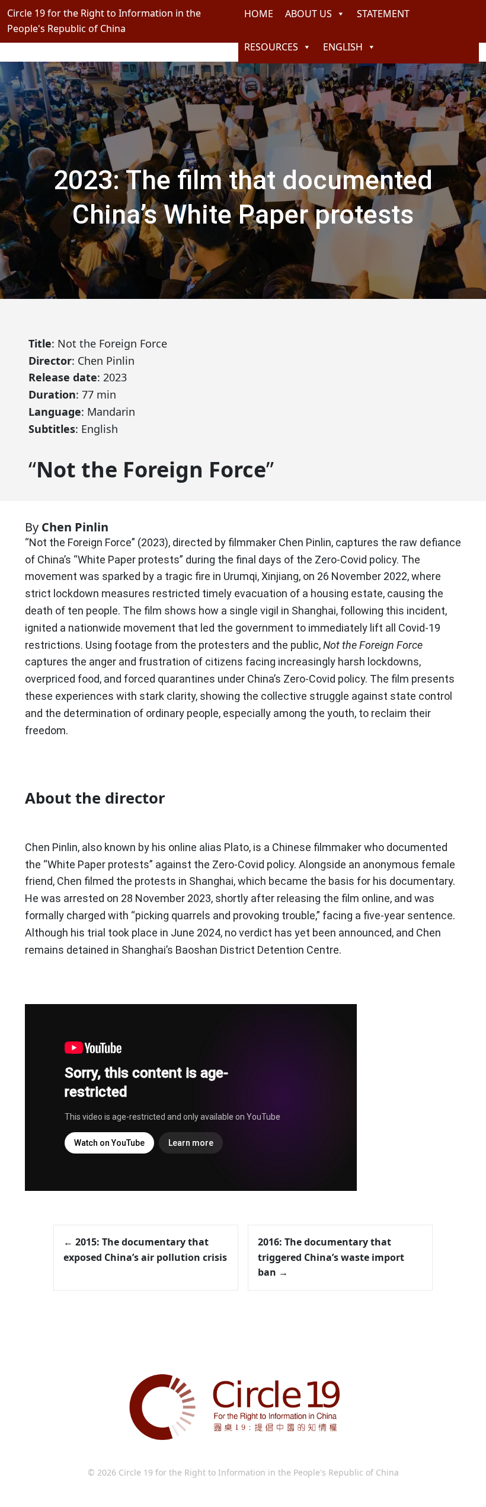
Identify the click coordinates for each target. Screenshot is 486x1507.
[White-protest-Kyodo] (28, 326)
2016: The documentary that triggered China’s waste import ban (331, 1257)
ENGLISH (343, 46)
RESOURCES (271, 46)
